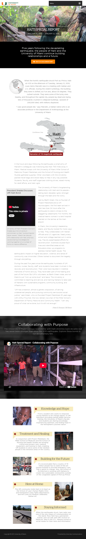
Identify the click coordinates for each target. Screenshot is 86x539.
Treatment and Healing (34, 433)
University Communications (74, 534)
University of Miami (20, 534)
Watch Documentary (44, 62)
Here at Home (34, 484)
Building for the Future (55, 458)
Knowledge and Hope (55, 408)
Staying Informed (55, 507)
